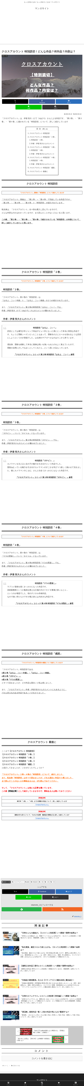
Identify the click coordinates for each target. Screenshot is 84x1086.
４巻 (53, 882)
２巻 (42, 882)
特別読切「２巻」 (37, 140)
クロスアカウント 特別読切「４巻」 (43, 157)
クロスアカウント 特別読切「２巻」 (43, 137)
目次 (39, 129)
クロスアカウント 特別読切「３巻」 (43, 147)
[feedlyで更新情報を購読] (22, 909)
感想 (28, 882)
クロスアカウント (19, 882)
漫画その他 (7, 882)
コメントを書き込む (42, 1058)
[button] (55, 107)
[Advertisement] (42, 29)
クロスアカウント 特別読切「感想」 (43, 168)
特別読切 (35, 882)
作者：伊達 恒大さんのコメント (42, 143)
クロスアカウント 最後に (39, 171)
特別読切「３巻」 (37, 150)
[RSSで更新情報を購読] (62, 909)
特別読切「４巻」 (37, 160)
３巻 (48, 882)
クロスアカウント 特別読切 (40, 133)
